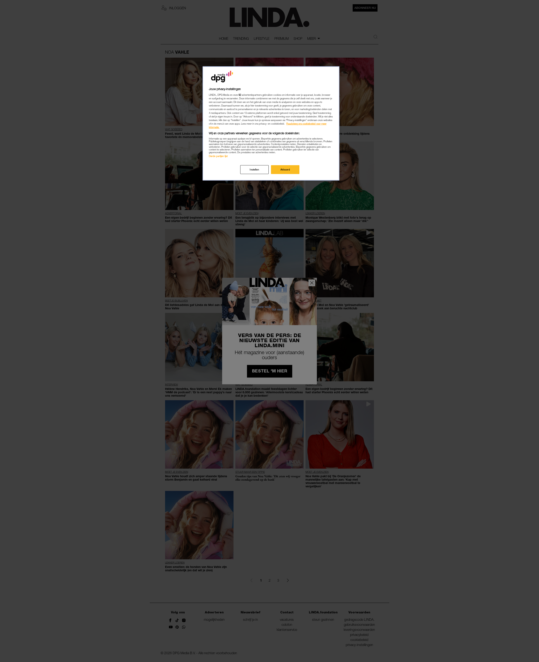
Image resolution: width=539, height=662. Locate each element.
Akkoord (285, 169)
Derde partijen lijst (218, 156)
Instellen (254, 169)
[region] (271, 123)
